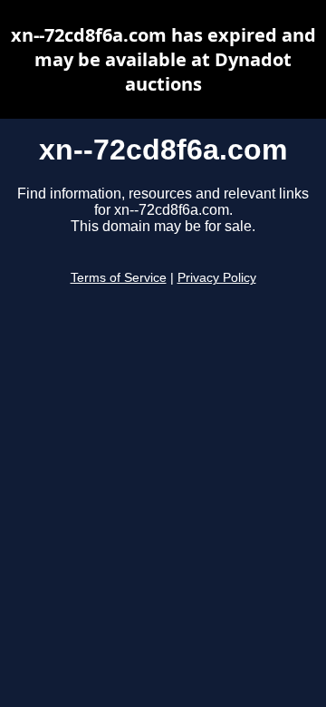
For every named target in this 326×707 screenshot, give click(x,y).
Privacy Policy (216, 278)
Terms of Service (119, 278)
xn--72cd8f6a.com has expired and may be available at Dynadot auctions (163, 59)
